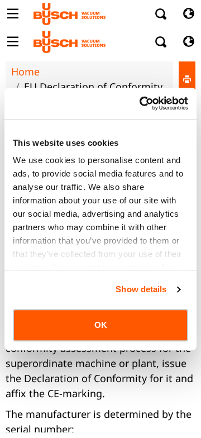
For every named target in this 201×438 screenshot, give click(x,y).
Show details (141, 289)
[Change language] (188, 14)
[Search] (161, 14)
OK (100, 325)
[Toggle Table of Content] (12, 14)
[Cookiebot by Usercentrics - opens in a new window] (141, 103)
